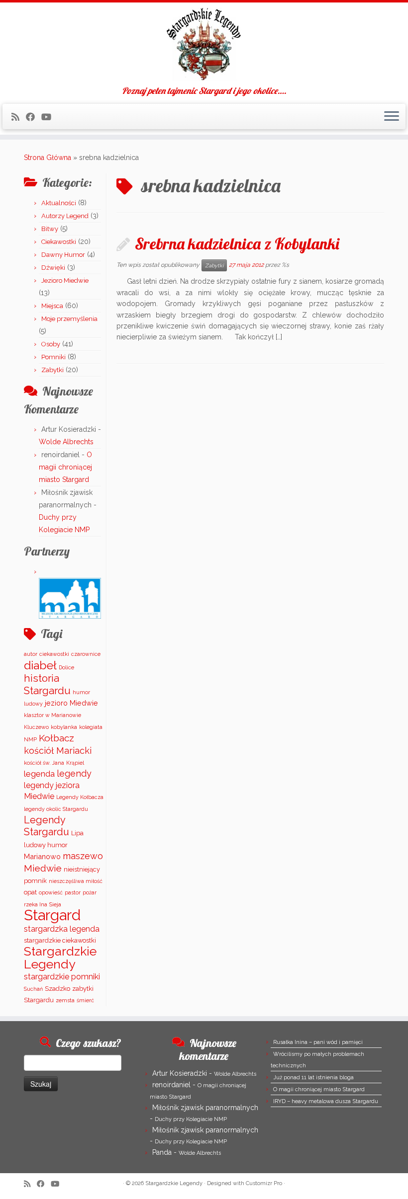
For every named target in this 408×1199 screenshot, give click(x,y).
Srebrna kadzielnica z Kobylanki (237, 243)
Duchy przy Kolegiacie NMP (191, 1119)
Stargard (52, 915)
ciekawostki (54, 654)
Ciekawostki (58, 241)
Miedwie (43, 868)
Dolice (66, 667)
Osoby (50, 344)
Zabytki (52, 370)
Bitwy (49, 229)
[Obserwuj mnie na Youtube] (49, 117)
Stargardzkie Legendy (60, 957)
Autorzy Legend (65, 216)
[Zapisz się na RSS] (18, 117)
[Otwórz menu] (391, 116)
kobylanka (64, 727)
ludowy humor (46, 845)
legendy (74, 773)
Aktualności (58, 203)
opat (30, 892)
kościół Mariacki (58, 750)
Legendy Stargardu (46, 826)
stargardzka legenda (62, 929)
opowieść (51, 892)
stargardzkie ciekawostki (60, 940)
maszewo (83, 856)
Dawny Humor (63, 254)
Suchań (33, 989)
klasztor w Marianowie (52, 715)
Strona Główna (47, 157)
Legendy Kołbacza (79, 797)
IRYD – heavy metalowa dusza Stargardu (325, 1101)
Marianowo (42, 856)
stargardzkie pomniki (62, 976)
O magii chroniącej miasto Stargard (65, 467)
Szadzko (57, 988)
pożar (90, 892)
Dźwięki (53, 267)
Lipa (77, 833)
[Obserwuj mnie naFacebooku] (33, 117)
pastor (73, 892)
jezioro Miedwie (71, 703)
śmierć (85, 1000)
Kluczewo (36, 727)
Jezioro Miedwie (65, 280)
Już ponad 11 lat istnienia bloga (313, 1077)
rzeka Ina (35, 904)
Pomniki (53, 357)
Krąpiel (75, 763)
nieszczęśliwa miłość (75, 881)
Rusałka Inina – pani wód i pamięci (318, 1042)
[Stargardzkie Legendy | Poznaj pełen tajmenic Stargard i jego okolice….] (204, 44)
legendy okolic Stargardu (56, 809)
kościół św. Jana (44, 763)
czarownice (86, 654)
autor (30, 654)
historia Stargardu (47, 684)
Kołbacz (56, 737)
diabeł (40, 665)
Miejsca (52, 306)
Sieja (55, 904)
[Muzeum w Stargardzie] (70, 598)
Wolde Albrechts (66, 442)
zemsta (65, 1000)
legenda (39, 774)
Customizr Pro (264, 1183)
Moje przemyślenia (69, 318)
